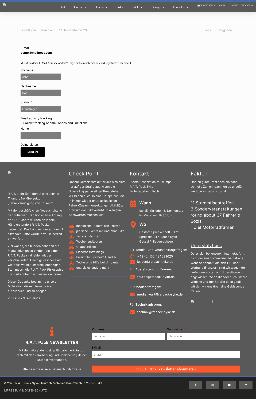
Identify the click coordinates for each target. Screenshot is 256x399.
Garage (156, 7)
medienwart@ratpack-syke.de (160, 294)
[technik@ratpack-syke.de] (132, 312)
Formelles (179, 7)
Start (62, 7)
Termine (78, 7)
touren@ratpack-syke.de (156, 277)
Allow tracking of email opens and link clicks (55, 123)
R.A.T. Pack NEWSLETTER (51, 342)
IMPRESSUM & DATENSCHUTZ (25, 390)
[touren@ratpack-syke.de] (132, 277)
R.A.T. (135, 7)
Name (25, 128)
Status (26, 102)
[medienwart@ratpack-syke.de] (132, 295)
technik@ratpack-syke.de (156, 312)
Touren (99, 7)
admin (45, 30)
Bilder (120, 7)
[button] (229, 385)
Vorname (27, 70)
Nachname (28, 86)
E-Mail (36, 50)
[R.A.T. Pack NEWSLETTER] (52, 332)
